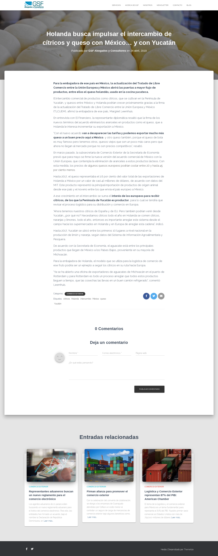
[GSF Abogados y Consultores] (34, 5)
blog (189, 5)
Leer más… (48, 521)
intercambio (85, 299)
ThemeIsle (189, 549)
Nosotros (147, 5)
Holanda (75, 299)
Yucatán (57, 303)
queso (103, 299)
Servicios (116, 5)
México (96, 299)
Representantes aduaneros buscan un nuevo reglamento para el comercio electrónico (51, 495)
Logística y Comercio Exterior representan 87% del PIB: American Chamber (163, 495)
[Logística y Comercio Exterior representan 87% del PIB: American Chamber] (166, 465)
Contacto (177, 5)
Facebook (26, 549)
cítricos (66, 299)
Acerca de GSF (132, 5)
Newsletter (162, 5)
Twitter (32, 549)
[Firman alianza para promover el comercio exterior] (109, 465)
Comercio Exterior (75, 294)
